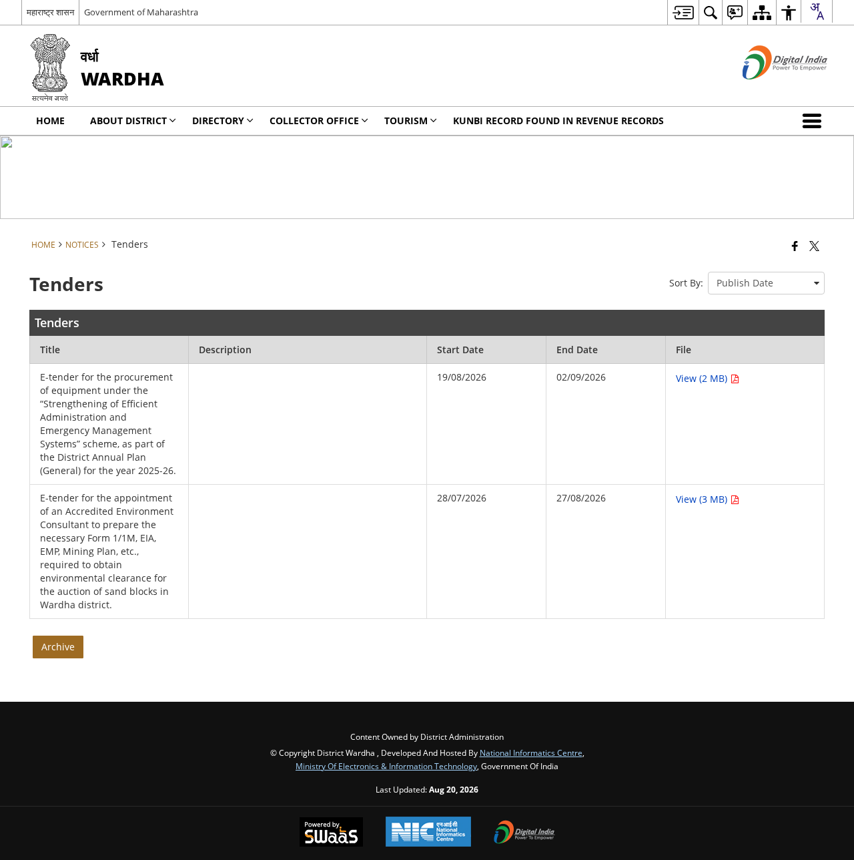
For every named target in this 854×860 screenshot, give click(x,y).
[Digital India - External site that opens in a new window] (768, 90)
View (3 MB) (703, 499)
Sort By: (686, 282)
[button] (815, 121)
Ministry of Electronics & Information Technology (386, 766)
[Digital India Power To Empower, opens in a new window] (524, 833)
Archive (58, 646)
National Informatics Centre (531, 752)
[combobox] (816, 11)
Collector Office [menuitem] (314, 120)
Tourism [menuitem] (406, 120)
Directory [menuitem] (218, 120)
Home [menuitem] (50, 120)
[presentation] (766, 283)
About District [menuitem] (128, 120)
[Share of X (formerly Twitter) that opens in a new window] (814, 245)
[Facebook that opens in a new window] (795, 245)
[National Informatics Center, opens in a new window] (428, 833)
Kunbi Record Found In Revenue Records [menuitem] (558, 120)
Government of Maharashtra (141, 12)
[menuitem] (683, 12)
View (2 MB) (703, 378)
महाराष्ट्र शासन (50, 12)
